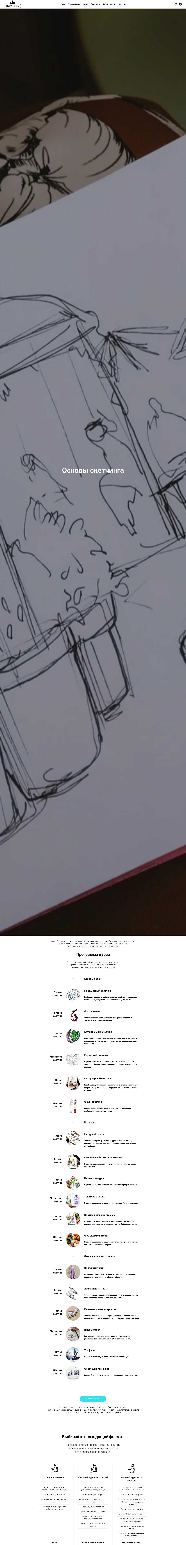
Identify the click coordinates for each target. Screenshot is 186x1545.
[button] (93, 1399)
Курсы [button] (62, 4)
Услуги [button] (85, 4)
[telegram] (180, 4)
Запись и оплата (109, 4)
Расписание (95, 4)
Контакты (122, 4)
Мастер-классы (74, 4)
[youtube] (175, 4)
